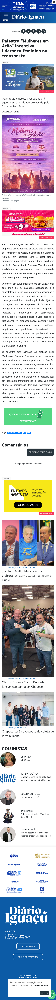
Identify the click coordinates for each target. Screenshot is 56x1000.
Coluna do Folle (30, 794)
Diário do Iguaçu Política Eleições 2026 (19, 568)
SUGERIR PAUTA (28, 946)
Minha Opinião (29, 829)
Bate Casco (27, 811)
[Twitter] (28, 31)
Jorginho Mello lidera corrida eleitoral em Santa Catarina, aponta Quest (26, 575)
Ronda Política (29, 773)
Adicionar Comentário (40, 452)
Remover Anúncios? (46, 92)
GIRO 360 (25, 759)
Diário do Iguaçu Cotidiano (14, 728)
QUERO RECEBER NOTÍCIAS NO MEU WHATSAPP (28, 417)
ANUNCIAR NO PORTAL (28, 957)
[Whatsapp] (33, 31)
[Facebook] (23, 31)
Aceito (44, 993)
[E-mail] (38, 31)
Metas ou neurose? (30, 797)
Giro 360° (26, 756)
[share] (43, 31)
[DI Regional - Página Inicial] (14, 855)
